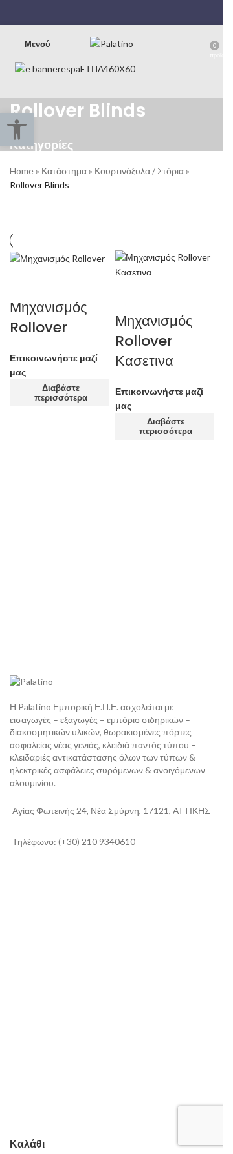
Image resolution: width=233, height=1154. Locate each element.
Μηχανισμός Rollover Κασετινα (154, 341)
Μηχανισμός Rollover (48, 317)
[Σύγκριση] (26, 282)
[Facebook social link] (87, 12)
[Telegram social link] (136, 12)
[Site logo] (111, 42)
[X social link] (103, 12)
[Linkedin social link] (120, 12)
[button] (17, 129)
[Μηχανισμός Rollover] (57, 257)
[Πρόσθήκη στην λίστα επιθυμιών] (60, 282)
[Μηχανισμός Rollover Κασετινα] (164, 263)
